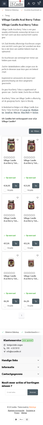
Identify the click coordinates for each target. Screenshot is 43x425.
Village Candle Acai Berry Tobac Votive (31, 277)
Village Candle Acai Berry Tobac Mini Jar (31, 220)
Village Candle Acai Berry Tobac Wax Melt (11, 277)
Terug (7, 15)
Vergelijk (10, 190)
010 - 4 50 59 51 (13, 348)
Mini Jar (17, 112)
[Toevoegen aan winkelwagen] (15, 185)
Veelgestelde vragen (15, 345)
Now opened (27, 340)
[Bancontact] (27, 419)
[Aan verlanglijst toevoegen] (17, 139)
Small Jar (9, 112)
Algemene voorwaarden (16, 411)
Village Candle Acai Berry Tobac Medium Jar (31, 162)
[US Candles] (16, 3)
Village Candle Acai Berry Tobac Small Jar (11, 220)
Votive (35, 112)
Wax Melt (25, 112)
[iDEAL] (16, 419)
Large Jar (26, 110)
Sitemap (24, 413)
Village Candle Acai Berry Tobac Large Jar (11, 162)
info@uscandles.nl (14, 351)
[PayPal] (21, 419)
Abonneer (33, 392)
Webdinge (32, 407)
